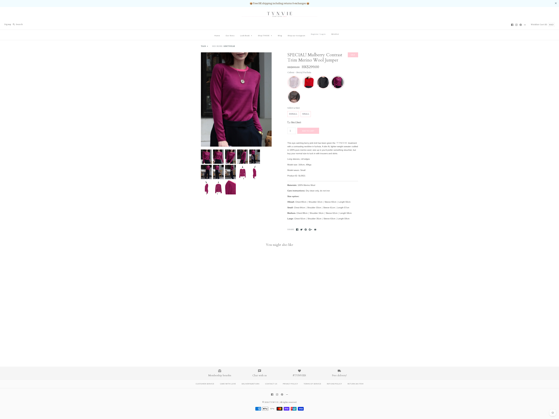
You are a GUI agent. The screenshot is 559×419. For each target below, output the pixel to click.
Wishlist (535, 24)
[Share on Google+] (310, 229)
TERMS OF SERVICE (312, 384)
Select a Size (293, 108)
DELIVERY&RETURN (250, 384)
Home (217, 35)
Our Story (230, 35)
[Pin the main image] (306, 229)
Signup (7, 24)
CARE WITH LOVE (228, 384)
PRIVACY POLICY (290, 384)
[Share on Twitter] (301, 229)
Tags (204, 46)
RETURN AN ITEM (355, 384)
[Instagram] (516, 25)
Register (315, 34)
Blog (280, 35)
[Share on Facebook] (297, 229)
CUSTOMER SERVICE (205, 384)
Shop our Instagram (296, 35)
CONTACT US (271, 384)
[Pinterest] (521, 25)
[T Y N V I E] (279, 11)
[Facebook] (512, 25)
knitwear (229, 46)
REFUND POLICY (334, 384)
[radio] (294, 82)
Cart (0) (544, 24)
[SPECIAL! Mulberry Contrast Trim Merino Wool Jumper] (236, 54)
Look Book (246, 35)
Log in (323, 34)
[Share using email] (315, 229)
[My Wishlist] (344, 33)
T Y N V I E (273, 402)
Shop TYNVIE (265, 35)
